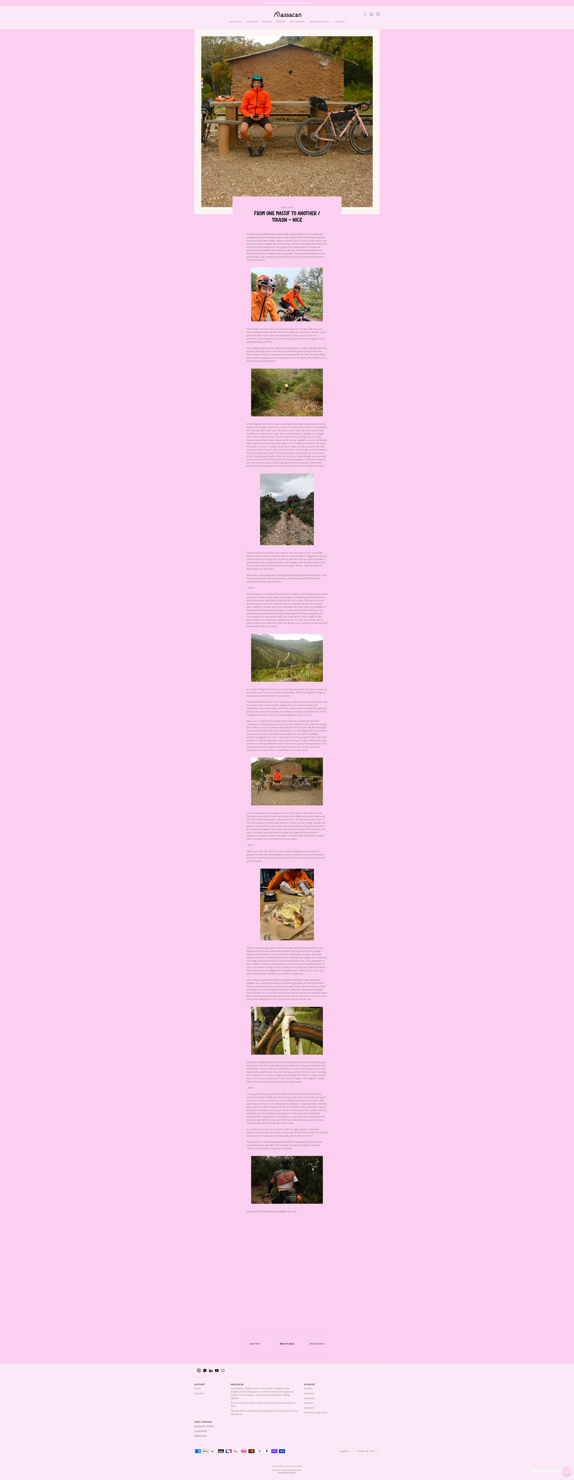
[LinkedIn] (211, 1370)
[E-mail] (223, 1370)
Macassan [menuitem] (252, 21)
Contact (308, 1388)
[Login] (378, 14)
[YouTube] (217, 1370)
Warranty (309, 1408)
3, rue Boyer (200, 1430)
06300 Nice (200, 1435)
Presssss (309, 1393)
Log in (197, 1388)
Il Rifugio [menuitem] (339, 21)
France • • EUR (365, 1451)
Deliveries (309, 1398)
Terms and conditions (315, 1412)
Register (199, 1393)
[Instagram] (199, 1370)
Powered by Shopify (287, 1472)
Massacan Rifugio (204, 1426)
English (344, 1451)
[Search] (365, 14)
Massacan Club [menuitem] (319, 21)
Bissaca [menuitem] (267, 21)
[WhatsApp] (205, 1370)
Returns (308, 1403)
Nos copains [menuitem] (297, 21)
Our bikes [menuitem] (235, 21)
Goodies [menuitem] (281, 21)
